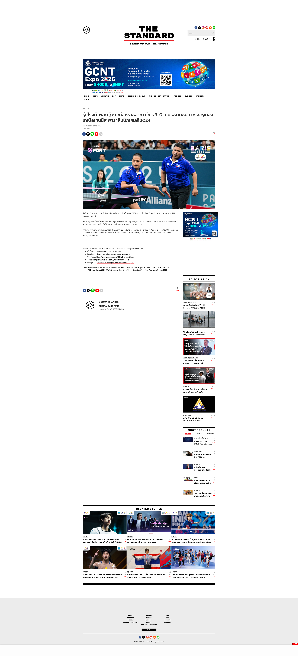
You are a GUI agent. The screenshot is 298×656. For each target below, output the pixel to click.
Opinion (130, 620)
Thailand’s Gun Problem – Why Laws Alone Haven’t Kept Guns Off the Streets (195, 333)
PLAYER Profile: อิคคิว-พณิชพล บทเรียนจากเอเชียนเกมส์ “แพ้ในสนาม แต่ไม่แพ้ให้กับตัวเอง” (102, 576)
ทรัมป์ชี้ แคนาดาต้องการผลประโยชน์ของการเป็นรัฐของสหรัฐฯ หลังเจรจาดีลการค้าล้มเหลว (202, 468)
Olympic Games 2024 (97, 270)
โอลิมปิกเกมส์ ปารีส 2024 (116, 270)
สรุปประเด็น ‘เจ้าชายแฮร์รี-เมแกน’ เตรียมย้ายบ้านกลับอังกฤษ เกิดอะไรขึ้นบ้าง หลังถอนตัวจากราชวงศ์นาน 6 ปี (195, 390)
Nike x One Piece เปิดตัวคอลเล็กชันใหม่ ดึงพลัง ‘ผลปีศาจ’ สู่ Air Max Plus (202, 481)
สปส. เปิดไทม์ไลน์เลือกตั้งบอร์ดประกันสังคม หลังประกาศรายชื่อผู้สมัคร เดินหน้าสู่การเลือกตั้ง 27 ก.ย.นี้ (194, 419)
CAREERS (200, 96)
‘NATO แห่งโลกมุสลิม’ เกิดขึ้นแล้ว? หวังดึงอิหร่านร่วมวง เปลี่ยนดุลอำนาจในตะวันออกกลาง (203, 494)
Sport (87, 108)
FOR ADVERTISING (149, 624)
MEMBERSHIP (149, 630)
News (130, 615)
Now (167, 617)
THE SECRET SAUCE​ (159, 96)
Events (167, 620)
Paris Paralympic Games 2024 (155, 270)
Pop (167, 615)
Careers (149, 620)
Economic (187, 302)
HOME (86, 96)
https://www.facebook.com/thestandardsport (115, 254)
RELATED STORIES (149, 509)
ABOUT (87, 100)
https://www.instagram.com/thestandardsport (115, 262)
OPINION (176, 96)
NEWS (95, 96)
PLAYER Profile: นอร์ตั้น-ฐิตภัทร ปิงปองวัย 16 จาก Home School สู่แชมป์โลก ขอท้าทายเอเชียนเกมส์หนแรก (191, 540)
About (149, 622)
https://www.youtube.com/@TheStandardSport (115, 257)
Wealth (149, 615)
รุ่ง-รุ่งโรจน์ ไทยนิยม (129, 267)
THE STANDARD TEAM (94, 126)
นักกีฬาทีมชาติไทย (95, 267)
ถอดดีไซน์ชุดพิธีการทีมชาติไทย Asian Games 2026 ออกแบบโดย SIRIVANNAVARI (145, 540)
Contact (167, 622)
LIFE (121, 96)
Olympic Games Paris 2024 (149, 267)
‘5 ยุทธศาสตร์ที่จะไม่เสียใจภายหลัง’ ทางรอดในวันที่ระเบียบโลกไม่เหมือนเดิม (193, 362)
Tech (195, 302)
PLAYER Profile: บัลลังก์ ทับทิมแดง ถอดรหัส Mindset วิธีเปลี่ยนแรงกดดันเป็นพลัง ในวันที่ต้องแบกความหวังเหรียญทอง (102, 540)
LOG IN (197, 39)
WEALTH (105, 96)
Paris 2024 (165, 267)
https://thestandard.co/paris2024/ (107, 251)
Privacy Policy (130, 622)
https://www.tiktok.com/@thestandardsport (111, 259)
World (186, 358)
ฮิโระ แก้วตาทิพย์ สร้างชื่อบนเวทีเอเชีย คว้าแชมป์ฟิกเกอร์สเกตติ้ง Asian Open (146, 576)
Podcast (130, 617)
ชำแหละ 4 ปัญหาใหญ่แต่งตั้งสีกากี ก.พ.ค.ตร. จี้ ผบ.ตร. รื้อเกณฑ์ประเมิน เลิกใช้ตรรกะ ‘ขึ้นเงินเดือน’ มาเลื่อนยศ (203, 455)
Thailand (194, 358)
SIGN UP (206, 39)
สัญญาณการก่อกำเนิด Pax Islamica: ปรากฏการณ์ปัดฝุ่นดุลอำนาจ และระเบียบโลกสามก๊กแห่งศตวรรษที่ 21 (203, 442)
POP (114, 96)
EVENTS (188, 96)
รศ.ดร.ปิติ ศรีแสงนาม (201, 438)
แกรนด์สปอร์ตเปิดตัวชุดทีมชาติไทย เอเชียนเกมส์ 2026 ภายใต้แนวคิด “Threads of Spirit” (190, 576)
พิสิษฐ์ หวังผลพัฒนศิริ (134, 270)
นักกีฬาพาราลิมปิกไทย (112, 267)
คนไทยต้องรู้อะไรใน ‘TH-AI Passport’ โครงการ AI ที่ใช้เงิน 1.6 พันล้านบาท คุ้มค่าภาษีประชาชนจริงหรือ (195, 306)
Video (149, 617)
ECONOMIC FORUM (136, 96)
